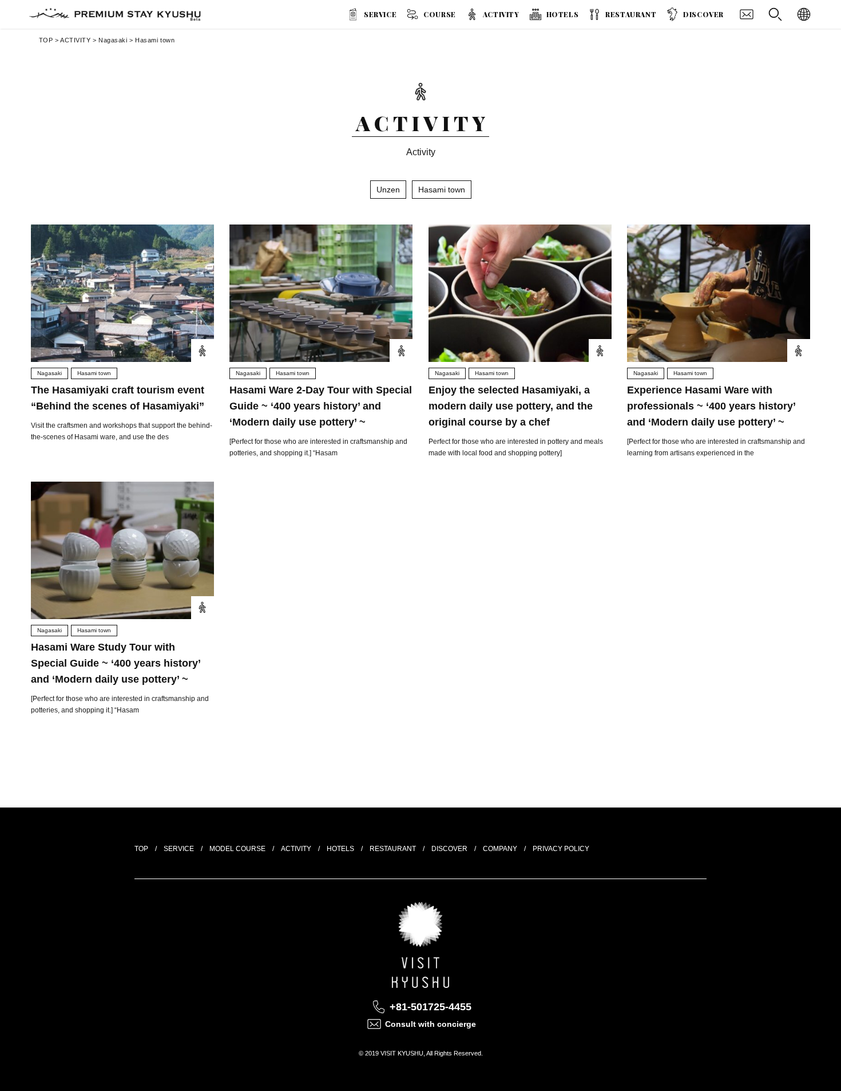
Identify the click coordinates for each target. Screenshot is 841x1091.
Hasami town (154, 40)
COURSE (439, 14)
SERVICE (380, 14)
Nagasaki (112, 40)
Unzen (388, 189)
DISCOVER (703, 14)
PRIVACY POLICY (561, 849)
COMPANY (500, 849)
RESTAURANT (630, 14)
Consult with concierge (430, 1024)
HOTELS (562, 14)
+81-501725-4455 (430, 1007)
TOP (46, 40)
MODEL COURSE (237, 849)
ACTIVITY (501, 14)
